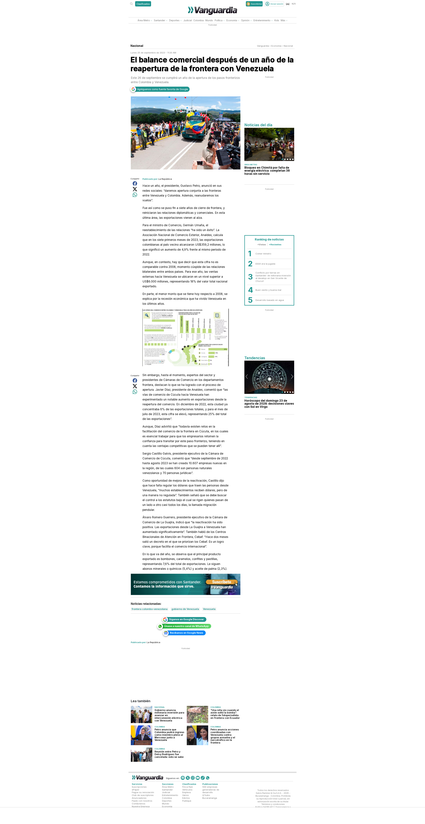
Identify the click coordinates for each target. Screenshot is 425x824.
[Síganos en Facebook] (183, 778)
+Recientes (275, 244)
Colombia (198, 20)
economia (276, 45)
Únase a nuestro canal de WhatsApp (186, 626)
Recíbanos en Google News (186, 632)
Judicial (187, 20)
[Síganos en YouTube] (198, 778)
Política (218, 20)
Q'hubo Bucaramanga (209, 796)
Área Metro (144, 20)
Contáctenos (138, 803)
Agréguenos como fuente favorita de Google (162, 89)
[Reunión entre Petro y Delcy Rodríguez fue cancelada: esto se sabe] (141, 755)
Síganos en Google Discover (186, 619)
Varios (185, 795)
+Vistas (261, 244)
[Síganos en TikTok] (203, 778)
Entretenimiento (262, 20)
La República (165, 179)
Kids (276, 20)
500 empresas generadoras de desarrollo (210, 789)
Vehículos (187, 789)
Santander (159, 20)
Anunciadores (139, 798)
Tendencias (250, 397)
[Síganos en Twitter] (188, 778)
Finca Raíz (187, 786)
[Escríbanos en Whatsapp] (208, 778)
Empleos (186, 792)
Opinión (245, 20)
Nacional (288, 45)
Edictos (186, 798)
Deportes (174, 20)
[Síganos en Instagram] (193, 778)
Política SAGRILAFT (264, 807)
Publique (186, 800)
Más (283, 20)
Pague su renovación (143, 792)
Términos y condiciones (273, 804)
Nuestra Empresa (141, 806)
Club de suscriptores (143, 795)
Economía (231, 20)
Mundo (209, 20)
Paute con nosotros (142, 800)
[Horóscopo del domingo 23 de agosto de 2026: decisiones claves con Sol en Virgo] (269, 377)
